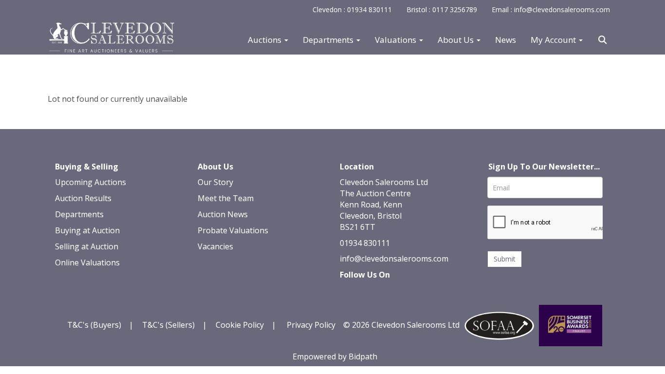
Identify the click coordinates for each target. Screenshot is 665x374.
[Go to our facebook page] (349, 291)
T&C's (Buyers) (95, 324)
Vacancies (215, 246)
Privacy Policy (311, 324)
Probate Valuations (233, 230)
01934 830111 (365, 243)
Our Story (215, 182)
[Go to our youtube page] (389, 291)
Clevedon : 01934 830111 (352, 9)
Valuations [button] (396, 40)
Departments (79, 214)
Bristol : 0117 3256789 (441, 9)
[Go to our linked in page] (369, 291)
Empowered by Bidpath (335, 356)
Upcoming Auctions (90, 182)
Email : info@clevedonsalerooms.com (551, 9)
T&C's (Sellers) (168, 324)
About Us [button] (457, 40)
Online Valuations (87, 262)
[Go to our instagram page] (410, 291)
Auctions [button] (265, 40)
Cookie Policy (240, 324)
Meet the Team (226, 198)
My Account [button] (554, 40)
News (505, 40)
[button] (603, 40)
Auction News (223, 214)
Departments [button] (329, 40)
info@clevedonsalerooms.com (394, 258)
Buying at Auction (87, 230)
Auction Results (83, 198)
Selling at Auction (86, 246)
